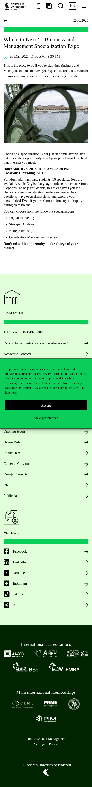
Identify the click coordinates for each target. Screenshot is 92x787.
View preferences (46, 417)
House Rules (13, 442)
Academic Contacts (17, 354)
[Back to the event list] (5, 20)
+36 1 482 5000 (31, 332)
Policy (53, 744)
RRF (7, 485)
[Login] (37, 6)
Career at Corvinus (17, 463)
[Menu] (84, 6)
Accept (46, 405)
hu (72, 6)
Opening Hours (14, 431)
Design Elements (15, 474)
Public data (11, 496)
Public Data (12, 453)
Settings (39, 744)
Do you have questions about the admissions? (36, 343)
